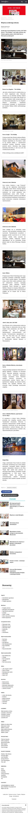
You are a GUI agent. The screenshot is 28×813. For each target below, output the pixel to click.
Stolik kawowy (6, 700)
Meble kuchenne (5, 730)
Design (10, 796)
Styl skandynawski (7, 644)
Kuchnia (3, 770)
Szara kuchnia (5, 683)
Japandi (4, 660)
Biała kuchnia (5, 682)
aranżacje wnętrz (11, 487)
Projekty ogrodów (6, 601)
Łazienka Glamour (5, 716)
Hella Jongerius (5, 740)
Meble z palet (4, 732)
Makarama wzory (6, 626)
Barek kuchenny (6, 698)
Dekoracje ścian (6, 624)
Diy (2, 778)
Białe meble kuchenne (6, 729)
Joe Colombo (4, 757)
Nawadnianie (5, 599)
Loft (3, 647)
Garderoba (4, 629)
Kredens (4, 696)
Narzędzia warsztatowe (8, 609)
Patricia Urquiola (5, 739)
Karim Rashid (4, 745)
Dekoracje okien (6, 627)
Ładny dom (5, 794)
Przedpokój (4, 777)
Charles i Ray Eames (6, 754)
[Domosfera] (5, 2)
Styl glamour (5, 642)
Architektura (16, 796)
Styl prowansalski (6, 648)
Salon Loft (4, 675)
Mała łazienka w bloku (6, 711)
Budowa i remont (13, 794)
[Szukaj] (22, 2)
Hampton (4, 640)
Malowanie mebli (5, 726)
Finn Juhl (3, 762)
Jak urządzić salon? (7, 668)
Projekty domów (6, 608)
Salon (2, 769)
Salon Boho (5, 673)
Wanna (4, 630)
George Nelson (5, 758)
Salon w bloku (5, 670)
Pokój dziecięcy (5, 773)
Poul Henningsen (5, 760)
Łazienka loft (4, 717)
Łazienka (3, 772)
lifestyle (10, 18)
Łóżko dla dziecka (6, 695)
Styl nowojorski (6, 659)
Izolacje (4, 612)
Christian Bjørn (4, 755)
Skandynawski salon (7, 672)
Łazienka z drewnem (6, 712)
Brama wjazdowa (6, 617)
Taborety (4, 703)
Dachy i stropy (5, 614)
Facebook (14, 799)
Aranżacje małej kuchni (7, 685)
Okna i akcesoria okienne (8, 616)
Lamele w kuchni (6, 688)
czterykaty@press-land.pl (7, 785)
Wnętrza (23, 794)
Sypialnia (3, 775)
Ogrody (19, 794)
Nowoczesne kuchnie (7, 687)
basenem (5, 235)
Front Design (4, 747)
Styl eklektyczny (6, 655)
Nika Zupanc (4, 744)
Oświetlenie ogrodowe (8, 598)
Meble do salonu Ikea (6, 724)
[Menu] (26, 2)
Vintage (4, 657)
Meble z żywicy (5, 727)
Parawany (4, 701)
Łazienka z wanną (5, 714)
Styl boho (4, 639)
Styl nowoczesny (6, 662)
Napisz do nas (4, 788)
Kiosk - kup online (14, 8)
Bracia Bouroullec (5, 742)
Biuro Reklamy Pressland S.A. (8, 787)
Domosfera (3, 18)
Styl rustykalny (6, 645)
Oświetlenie (5, 632)
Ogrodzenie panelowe (7, 611)
